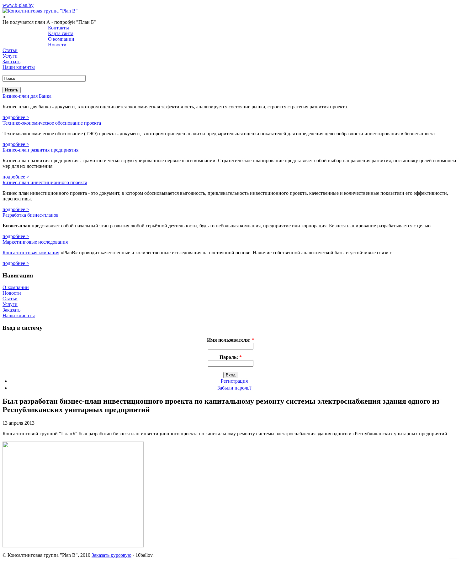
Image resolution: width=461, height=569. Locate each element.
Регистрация (234, 381)
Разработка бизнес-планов (31, 215)
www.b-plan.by (18, 5)
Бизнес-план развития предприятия (40, 150)
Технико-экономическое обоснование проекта (52, 123)
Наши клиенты (19, 67)
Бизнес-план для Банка (27, 96)
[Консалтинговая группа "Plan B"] (40, 10)
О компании (61, 39)
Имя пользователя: (230, 340)
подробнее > (16, 117)
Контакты (58, 27)
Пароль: (231, 357)
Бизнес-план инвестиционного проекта (45, 182)
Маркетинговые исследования (35, 242)
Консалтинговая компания (31, 252)
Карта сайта (60, 33)
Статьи (10, 50)
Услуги (10, 56)
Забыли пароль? (234, 388)
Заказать (11, 61)
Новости (57, 44)
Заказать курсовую (111, 555)
